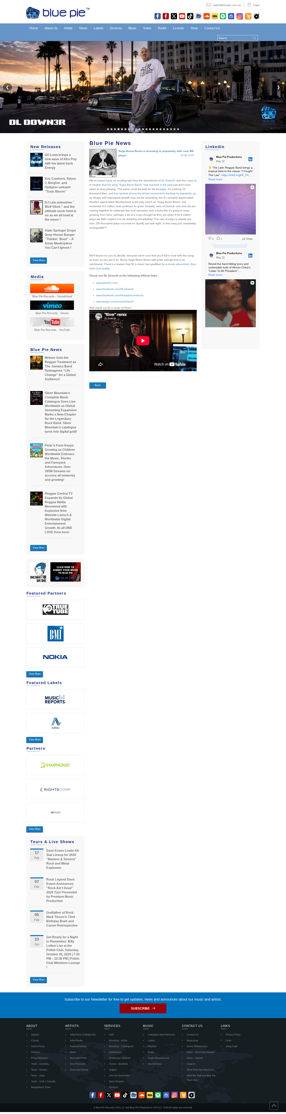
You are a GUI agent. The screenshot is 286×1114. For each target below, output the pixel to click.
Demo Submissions (197, 1046)
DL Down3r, (168, 180)
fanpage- (161, 189)
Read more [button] (215, 179)
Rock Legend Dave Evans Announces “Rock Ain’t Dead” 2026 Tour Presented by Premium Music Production (61, 890)
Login (256, 5)
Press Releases (39, 1058)
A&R (111, 1034)
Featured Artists (78, 1046)
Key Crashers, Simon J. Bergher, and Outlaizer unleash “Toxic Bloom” (60, 185)
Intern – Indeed (195, 1058)
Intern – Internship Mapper (201, 1052)
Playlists (152, 1046)
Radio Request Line (158, 1058)
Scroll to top (273, 1105)
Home (34, 28)
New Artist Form (78, 1058)
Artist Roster (76, 1040)
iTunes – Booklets (118, 1064)
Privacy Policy (233, 1034)
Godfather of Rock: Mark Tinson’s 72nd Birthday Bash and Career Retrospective (62, 919)
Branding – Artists (118, 1040)
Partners (35, 1052)
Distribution (115, 1052)
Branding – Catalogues (121, 1046)
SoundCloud (154, 1064)
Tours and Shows (79, 1069)
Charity (35, 1040)
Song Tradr (232, 1046)
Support (191, 1064)
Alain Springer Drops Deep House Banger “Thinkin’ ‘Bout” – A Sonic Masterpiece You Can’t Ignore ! (60, 239)
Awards (35, 1034)
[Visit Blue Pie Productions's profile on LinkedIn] (212, 159)
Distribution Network (119, 1058)
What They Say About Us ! (200, 1069)
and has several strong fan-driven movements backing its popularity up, (153, 193)
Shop (194, 28)
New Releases (78, 1064)
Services (116, 28)
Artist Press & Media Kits (83, 1034)
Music (132, 28)
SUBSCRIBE (140, 1008)
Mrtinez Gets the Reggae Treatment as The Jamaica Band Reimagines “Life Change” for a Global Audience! (60, 368)
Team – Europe (39, 1069)
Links (228, 1040)
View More (39, 260)
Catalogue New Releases (161, 1034)
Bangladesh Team (40, 1087)
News (83, 28)
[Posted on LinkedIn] (250, 159)
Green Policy (38, 1046)
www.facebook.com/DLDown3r (115, 289)
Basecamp (192, 1040)
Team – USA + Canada (43, 1081)
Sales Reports (116, 1081)
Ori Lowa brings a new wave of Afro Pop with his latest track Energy (61, 161)
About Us (51, 28)
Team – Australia (40, 1064)
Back (98, 385)
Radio (162, 28)
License (178, 28)
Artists (68, 28)
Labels (98, 28)
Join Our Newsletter (119, 1075)
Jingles (113, 1069)
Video (147, 28)
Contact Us (212, 28)
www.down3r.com (107, 282)
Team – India (38, 1075)
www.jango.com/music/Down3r (115, 301)
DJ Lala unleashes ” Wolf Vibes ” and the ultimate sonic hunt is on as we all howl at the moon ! (60, 211)
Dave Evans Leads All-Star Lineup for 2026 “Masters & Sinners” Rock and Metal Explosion (62, 859)
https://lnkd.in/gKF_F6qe (237, 175)
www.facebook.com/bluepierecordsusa (119, 295)
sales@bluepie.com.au (227, 5)
